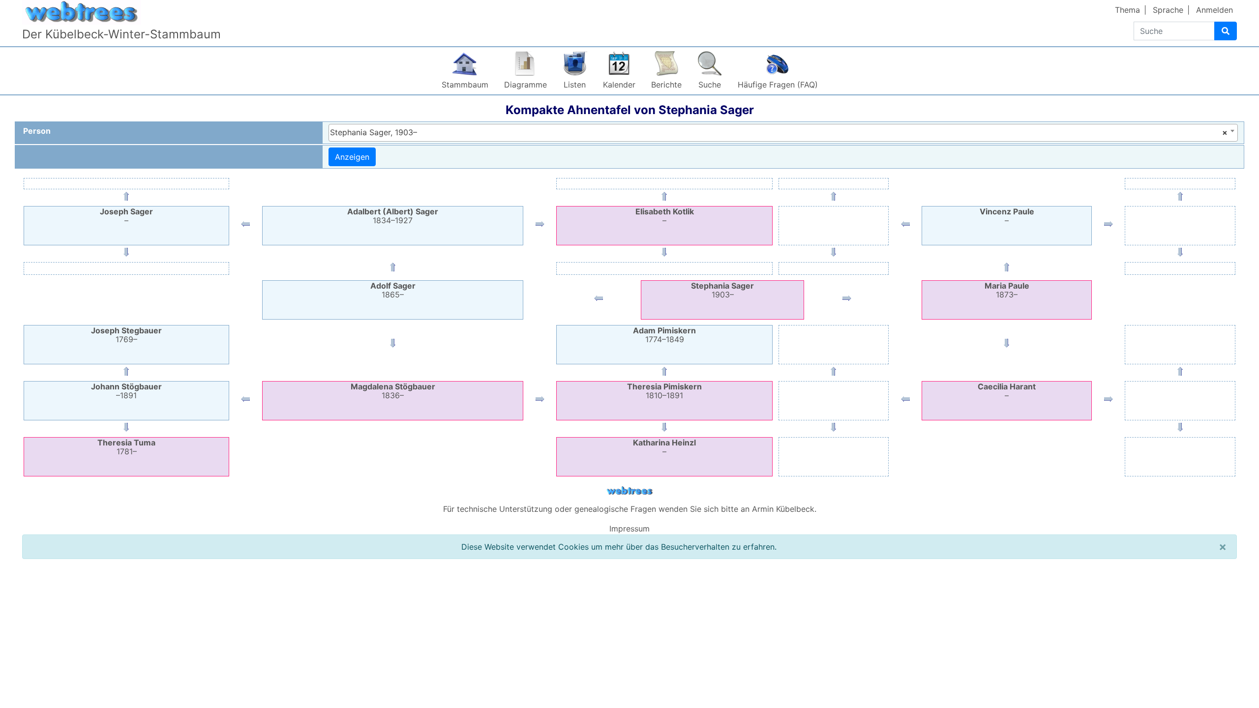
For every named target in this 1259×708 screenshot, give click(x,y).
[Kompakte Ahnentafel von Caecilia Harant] (1007, 345)
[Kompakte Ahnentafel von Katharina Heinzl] (664, 429)
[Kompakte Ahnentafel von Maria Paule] (847, 300)
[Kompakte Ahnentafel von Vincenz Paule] (1007, 269)
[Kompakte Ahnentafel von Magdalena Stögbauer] (393, 345)
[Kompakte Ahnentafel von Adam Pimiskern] (664, 373)
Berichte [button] (666, 84)
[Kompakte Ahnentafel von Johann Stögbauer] (245, 401)
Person (37, 131)
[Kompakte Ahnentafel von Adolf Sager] (598, 300)
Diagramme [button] (525, 84)
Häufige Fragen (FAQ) (778, 84)
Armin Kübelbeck (783, 509)
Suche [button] (709, 84)
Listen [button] (575, 84)
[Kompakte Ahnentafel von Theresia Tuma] (126, 429)
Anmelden (1214, 10)
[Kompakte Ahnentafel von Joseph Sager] (245, 226)
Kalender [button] (619, 84)
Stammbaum (465, 84)
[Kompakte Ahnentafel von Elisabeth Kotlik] (540, 226)
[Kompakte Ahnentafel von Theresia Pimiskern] (540, 401)
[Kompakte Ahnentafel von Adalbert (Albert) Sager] (393, 269)
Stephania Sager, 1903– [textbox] (779, 132)
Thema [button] (1127, 10)
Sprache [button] (1168, 10)
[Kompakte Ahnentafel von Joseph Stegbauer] (126, 373)
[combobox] (783, 133)
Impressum (629, 528)
